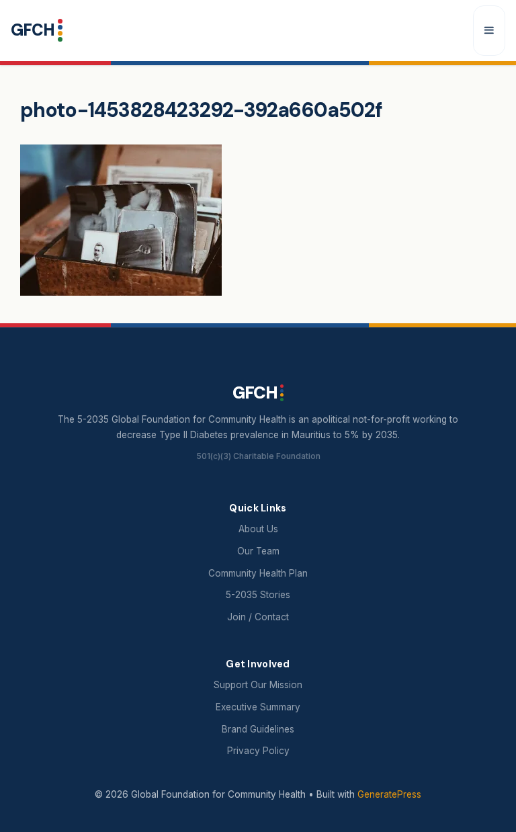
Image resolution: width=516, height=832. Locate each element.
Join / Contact (258, 617)
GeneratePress (389, 794)
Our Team (258, 551)
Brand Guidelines (258, 729)
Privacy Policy (258, 750)
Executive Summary (258, 707)
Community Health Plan (258, 573)
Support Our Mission (258, 684)
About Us (258, 529)
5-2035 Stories (258, 594)
